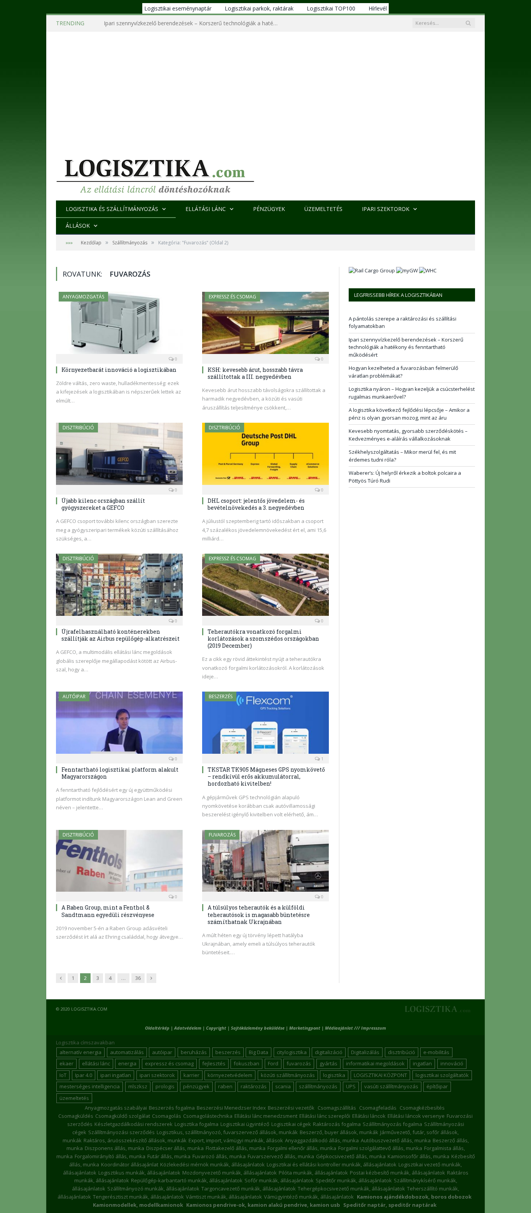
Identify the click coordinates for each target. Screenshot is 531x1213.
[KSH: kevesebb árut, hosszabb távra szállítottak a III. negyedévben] (265, 325)
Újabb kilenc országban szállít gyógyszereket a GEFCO (103, 504)
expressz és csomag (169, 1063)
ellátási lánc (96, 1063)
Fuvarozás (222, 834)
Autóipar (74, 696)
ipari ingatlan (115, 1075)
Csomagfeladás (378, 1107)
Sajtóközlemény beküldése (258, 1028)
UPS (351, 1086)
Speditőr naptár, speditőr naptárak (390, 1204)
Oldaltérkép (157, 1028)
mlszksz (137, 1086)
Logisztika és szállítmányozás (112, 209)
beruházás (194, 1052)
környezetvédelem (230, 1075)
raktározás (254, 1086)
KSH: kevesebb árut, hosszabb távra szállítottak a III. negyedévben (255, 373)
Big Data (258, 1052)
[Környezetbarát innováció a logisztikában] (119, 325)
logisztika (334, 1075)
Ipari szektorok (385, 209)
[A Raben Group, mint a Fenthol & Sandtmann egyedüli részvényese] (119, 863)
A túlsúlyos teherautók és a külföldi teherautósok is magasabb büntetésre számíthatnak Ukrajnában (259, 914)
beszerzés (228, 1052)
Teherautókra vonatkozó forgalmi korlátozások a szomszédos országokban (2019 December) (263, 638)
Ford (273, 1063)
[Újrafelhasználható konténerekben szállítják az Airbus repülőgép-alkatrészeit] (119, 587)
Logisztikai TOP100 (331, 8)
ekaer (66, 1063)
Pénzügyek (269, 209)
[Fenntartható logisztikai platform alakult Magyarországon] (119, 725)
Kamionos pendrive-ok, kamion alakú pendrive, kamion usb (263, 1204)
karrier (191, 1075)
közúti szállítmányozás (288, 1075)
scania (283, 1086)
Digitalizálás (365, 1052)
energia (127, 1063)
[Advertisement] (265, 89)
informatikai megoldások (375, 1063)
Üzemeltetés (323, 209)
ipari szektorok (157, 1075)
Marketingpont (304, 1028)
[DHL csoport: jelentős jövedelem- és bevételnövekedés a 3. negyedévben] (265, 456)
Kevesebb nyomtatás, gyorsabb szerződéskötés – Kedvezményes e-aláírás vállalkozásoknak (408, 434)
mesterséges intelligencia (89, 1086)
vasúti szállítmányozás (391, 1086)
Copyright (216, 1028)
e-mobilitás (436, 1052)
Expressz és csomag (232, 296)
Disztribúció (78, 427)
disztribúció (401, 1052)
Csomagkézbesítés (422, 1107)
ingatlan (422, 1063)
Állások (78, 225)
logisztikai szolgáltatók (442, 1075)
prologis (165, 1086)
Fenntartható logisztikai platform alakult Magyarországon (119, 773)
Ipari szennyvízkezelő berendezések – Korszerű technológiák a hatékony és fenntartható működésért (193, 23)
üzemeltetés (74, 1097)
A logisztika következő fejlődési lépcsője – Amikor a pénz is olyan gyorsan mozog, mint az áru (409, 413)
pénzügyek (196, 1086)
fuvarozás (298, 1063)
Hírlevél (378, 8)
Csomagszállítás (337, 1107)
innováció (451, 1063)
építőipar (437, 1086)
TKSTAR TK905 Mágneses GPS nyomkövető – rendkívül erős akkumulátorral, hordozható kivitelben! (266, 776)
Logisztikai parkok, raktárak (259, 8)
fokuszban (246, 1063)
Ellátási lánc (205, 209)
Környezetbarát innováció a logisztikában (118, 369)
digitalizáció (328, 1052)
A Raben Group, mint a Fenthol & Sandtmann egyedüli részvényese (107, 911)
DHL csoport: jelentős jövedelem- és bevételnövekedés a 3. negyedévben (256, 504)
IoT (62, 1075)
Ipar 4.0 (83, 1075)
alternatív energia (80, 1052)
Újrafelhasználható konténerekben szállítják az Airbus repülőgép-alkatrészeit (120, 635)
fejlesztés (213, 1063)
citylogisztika (292, 1052)
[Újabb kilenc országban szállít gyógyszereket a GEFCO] (119, 456)
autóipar (162, 1052)
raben (225, 1086)
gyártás (328, 1063)
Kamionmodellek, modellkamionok (138, 1204)
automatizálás (127, 1052)
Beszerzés (220, 696)
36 (138, 977)
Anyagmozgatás (83, 296)
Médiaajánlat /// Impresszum (355, 1028)
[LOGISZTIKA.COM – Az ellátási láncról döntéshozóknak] (155, 174)
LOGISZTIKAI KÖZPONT (380, 1075)
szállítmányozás (318, 1086)
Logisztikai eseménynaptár (177, 8)
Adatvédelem (187, 1028)
